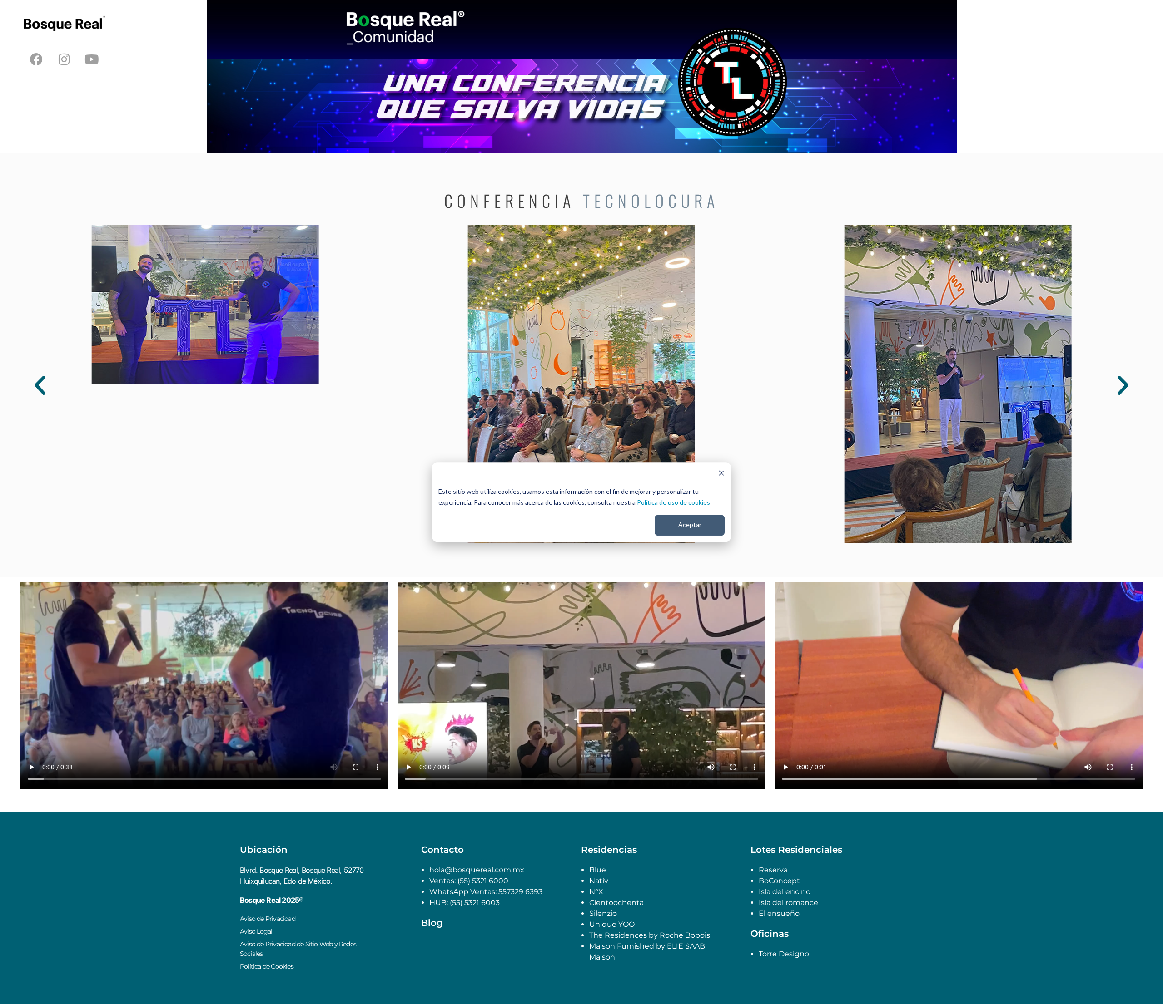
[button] (40, 385)
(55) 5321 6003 (475, 902)
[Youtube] (91, 59)
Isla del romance (788, 902)
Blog (432, 922)
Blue (597, 870)
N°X (596, 891)
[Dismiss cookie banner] (721, 474)
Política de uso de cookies (673, 502)
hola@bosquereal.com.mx (476, 870)
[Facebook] (36, 59)
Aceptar (689, 525)
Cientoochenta (616, 902)
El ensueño (779, 913)
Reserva (773, 870)
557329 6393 (520, 891)
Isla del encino (784, 891)
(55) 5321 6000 (482, 880)
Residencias (609, 849)
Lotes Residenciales (796, 849)
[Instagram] (64, 59)
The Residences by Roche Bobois (650, 935)
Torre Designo (784, 954)
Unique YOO (612, 924)
